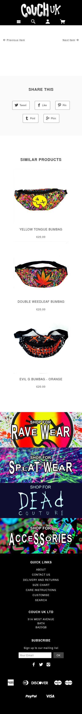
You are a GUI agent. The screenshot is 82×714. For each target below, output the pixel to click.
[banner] (41, 10)
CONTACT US (41, 574)
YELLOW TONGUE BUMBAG (41, 229)
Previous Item (15, 40)
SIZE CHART (41, 585)
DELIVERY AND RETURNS (41, 579)
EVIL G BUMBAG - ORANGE (41, 379)
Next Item (69, 40)
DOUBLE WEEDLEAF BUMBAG (41, 301)
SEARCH (41, 600)
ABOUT (41, 569)
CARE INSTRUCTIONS (41, 590)
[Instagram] (48, 664)
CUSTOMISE (41, 595)
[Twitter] (41, 664)
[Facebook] (34, 664)
